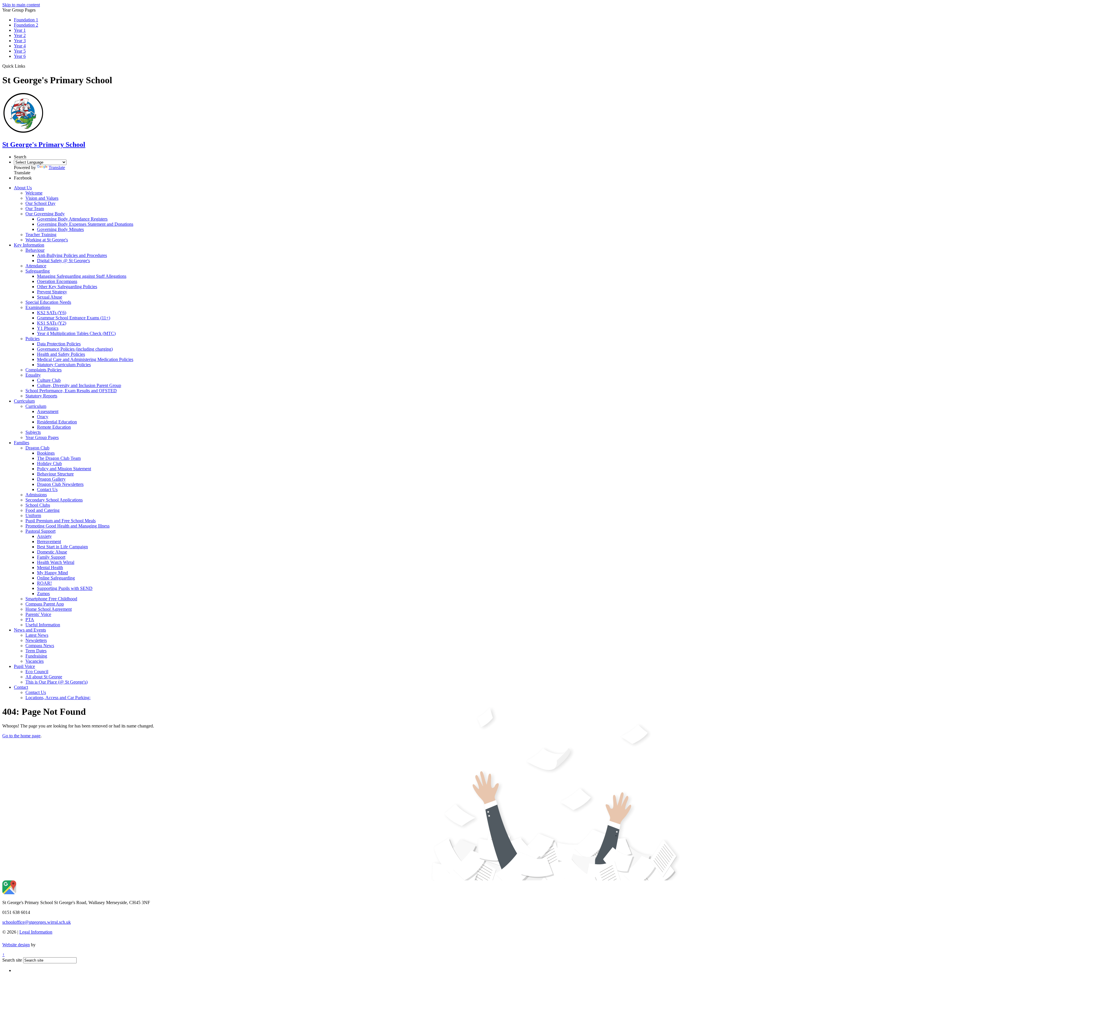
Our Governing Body (45, 213)
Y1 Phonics (47, 328)
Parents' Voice (38, 614)
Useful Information (42, 624)
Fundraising (36, 655)
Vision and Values (41, 198)
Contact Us (47, 489)
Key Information (29, 244)
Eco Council (36, 671)
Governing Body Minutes (60, 229)
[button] (27, 66)
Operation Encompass (57, 281)
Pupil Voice (24, 666)
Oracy (42, 416)
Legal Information (35, 932)
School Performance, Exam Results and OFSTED (71, 390)
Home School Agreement (48, 609)
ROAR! (44, 583)
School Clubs (37, 505)
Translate (57, 167)
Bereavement (49, 541)
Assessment (47, 411)
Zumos (43, 593)
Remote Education (54, 427)
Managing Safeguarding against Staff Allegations (81, 276)
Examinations (37, 307)
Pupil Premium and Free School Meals (60, 520)
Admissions (36, 494)
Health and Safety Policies (61, 354)
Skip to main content (21, 4)
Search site (12, 960)
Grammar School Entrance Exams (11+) (73, 317)
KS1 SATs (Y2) (51, 323)
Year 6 (20, 56)
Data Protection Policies (59, 343)
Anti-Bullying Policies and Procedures (72, 255)
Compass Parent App (44, 603)
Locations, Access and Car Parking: (57, 697)
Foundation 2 (26, 25)
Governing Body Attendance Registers (72, 218)
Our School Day (40, 203)
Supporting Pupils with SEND (64, 588)
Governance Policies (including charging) (75, 349)
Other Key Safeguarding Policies (67, 286)
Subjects (33, 432)
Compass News (39, 645)
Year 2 (20, 35)
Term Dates (36, 650)
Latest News (36, 635)
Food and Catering (42, 510)
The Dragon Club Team (59, 458)
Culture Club (49, 380)
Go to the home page (21, 735)
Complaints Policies (43, 369)
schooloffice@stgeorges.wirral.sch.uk (36, 922)
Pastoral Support (40, 531)
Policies (32, 338)
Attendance (35, 265)
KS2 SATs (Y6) (51, 312)
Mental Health (50, 567)
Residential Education (57, 421)
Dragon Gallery (51, 479)
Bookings (46, 453)
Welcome (33, 192)
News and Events (30, 629)
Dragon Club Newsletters (60, 484)
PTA (29, 619)
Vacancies (34, 661)
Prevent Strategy (52, 291)
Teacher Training (40, 234)
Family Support (51, 557)
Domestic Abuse (52, 551)
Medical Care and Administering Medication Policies (85, 359)
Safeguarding (37, 271)
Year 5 (20, 51)
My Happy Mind (52, 572)
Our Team (34, 208)
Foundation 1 (26, 19)
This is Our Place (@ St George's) (56, 682)
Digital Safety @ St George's (63, 260)
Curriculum (24, 401)
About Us (23, 187)
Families (21, 442)
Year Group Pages (42, 437)
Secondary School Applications (54, 499)
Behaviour (35, 250)
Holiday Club (49, 463)
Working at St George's (46, 239)
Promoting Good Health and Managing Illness (67, 525)
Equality (33, 375)
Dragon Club (37, 447)
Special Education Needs (48, 302)
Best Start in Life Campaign (62, 546)
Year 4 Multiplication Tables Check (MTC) (76, 333)
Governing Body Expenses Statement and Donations (85, 224)
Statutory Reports (41, 395)
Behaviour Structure (55, 473)
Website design (16, 944)
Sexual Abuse (49, 297)
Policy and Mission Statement (64, 468)
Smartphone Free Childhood (51, 598)
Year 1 (20, 30)
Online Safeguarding (56, 577)
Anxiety (44, 536)
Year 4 (20, 45)
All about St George (43, 676)
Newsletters (36, 640)
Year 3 (20, 40)
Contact (21, 687)
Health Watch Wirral (55, 562)
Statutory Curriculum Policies (64, 364)
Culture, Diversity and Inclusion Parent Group (79, 385)
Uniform (33, 515)
